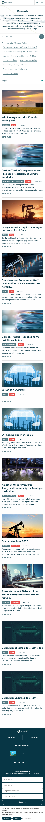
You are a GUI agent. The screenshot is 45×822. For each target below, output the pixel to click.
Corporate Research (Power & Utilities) (20, 47)
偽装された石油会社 (14, 390)
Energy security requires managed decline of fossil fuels (22, 228)
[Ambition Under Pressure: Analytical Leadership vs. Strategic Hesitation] (22, 469)
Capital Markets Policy (17, 43)
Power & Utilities (10, 60)
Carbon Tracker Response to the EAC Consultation (21, 338)
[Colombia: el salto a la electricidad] (22, 632)
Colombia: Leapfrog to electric (20, 697)
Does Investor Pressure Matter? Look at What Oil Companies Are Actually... (21, 283)
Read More (7, 137)
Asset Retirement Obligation (15, 69)
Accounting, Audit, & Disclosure (16, 65)
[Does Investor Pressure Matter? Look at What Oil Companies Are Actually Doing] (22, 265)
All (3, 43)
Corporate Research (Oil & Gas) (17, 52)
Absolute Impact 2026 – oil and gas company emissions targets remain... (20, 594)
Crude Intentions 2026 (15, 541)
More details (28, 818)
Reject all (17, 818)
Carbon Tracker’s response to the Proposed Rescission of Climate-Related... (21, 174)
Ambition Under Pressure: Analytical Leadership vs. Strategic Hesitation (22, 488)
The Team (11, 737)
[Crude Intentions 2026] (22, 526)
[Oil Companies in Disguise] (22, 419)
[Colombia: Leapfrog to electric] (22, 682)
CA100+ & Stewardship (13, 56)
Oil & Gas (31, 56)
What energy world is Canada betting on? (20, 119)
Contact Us (33, 737)
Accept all (6, 818)
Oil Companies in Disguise (17, 434)
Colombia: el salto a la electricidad (22, 647)
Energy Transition (10, 73)
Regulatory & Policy (28, 60)
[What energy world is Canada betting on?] (22, 102)
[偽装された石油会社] (22, 375)
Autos (37, 52)
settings (11, 814)
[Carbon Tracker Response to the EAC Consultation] (22, 321)
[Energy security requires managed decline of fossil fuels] (22, 212)
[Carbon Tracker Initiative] (7, 2)
